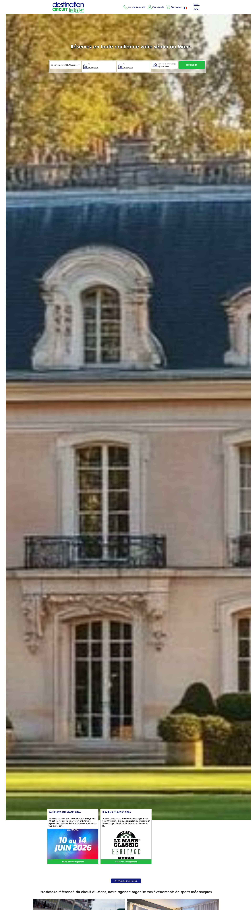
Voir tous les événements (126, 881)
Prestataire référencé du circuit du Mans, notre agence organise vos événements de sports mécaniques (126, 892)
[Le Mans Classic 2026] (126, 845)
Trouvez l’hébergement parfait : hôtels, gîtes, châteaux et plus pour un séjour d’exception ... (131, 49)
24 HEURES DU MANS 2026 (65, 812)
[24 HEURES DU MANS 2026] (72, 845)
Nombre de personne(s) (167, 64)
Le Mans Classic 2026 (116, 812)
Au (124, 64)
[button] (173, 7)
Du (89, 64)
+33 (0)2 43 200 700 (136, 7)
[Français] (187, 8)
